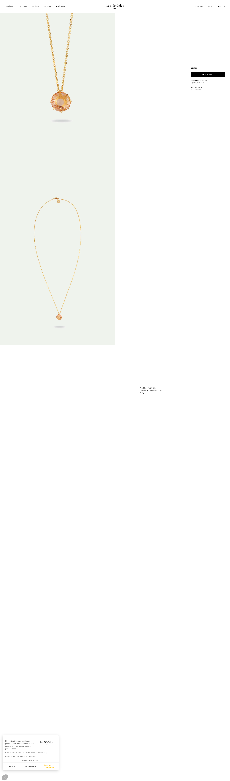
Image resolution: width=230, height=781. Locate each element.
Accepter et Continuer (49, 766)
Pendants (35, 6)
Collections (60, 6)
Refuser (12, 766)
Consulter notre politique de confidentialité (20, 757)
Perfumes (47, 6)
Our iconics (22, 6)
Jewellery (9, 6)
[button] (5, 777)
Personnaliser (30, 766)
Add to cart (208, 74)
